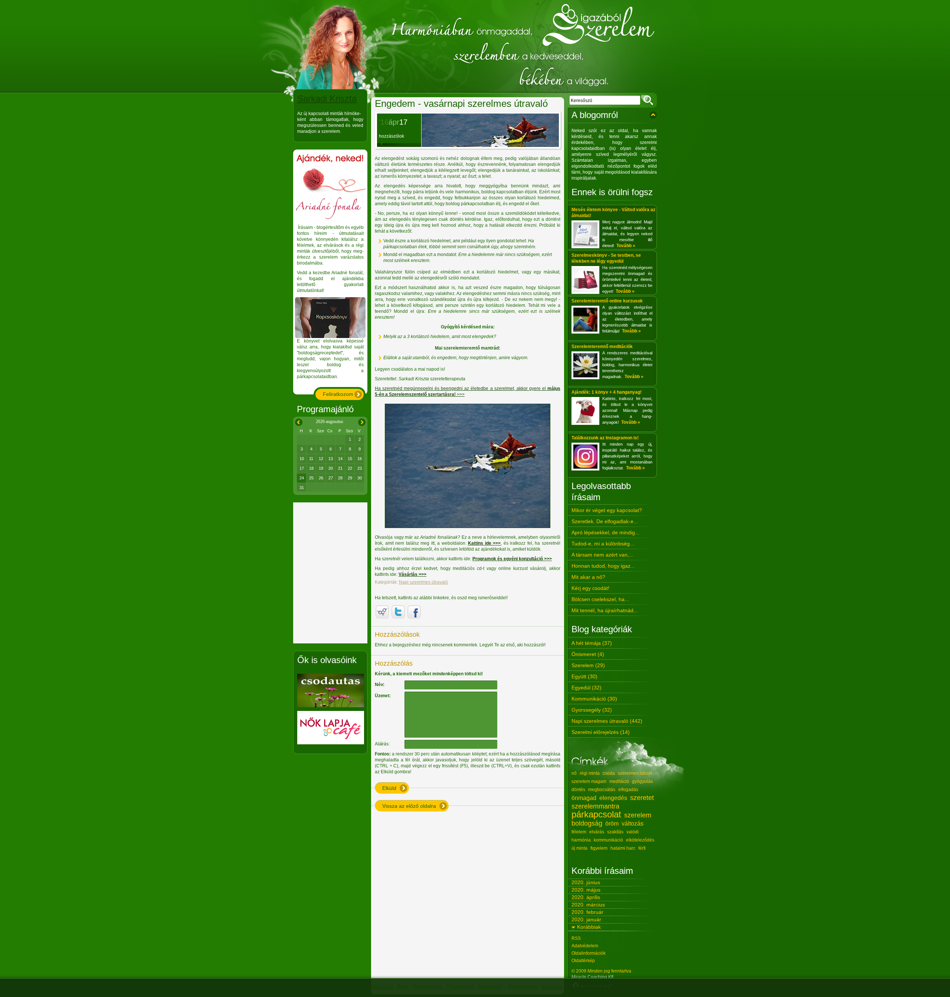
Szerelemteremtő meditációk (602, 346)
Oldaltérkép (583, 960)
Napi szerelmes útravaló (423, 582)
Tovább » (625, 245)
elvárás (596, 831)
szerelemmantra (595, 806)
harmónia (581, 840)
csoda (609, 773)
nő (574, 773)
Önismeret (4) (587, 654)
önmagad (583, 798)
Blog (402, 986)
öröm (612, 823)
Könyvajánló (522, 986)
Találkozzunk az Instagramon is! (605, 437)
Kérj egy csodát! (590, 588)
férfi (642, 848)
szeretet (642, 797)
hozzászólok (391, 136)
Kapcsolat (490, 986)
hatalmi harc (622, 848)
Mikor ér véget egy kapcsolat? (606, 510)
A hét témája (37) (591, 643)
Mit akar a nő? (588, 577)
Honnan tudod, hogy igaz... (603, 566)
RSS (576, 938)
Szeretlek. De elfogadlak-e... (604, 521)
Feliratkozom (338, 394)
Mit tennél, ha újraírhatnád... (604, 610)
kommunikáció (608, 840)
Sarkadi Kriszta (327, 99)
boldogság (586, 823)
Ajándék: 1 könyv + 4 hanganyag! (606, 392)
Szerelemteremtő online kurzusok (607, 301)
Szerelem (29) (588, 665)
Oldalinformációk (588, 953)
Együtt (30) (584, 676)
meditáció (619, 781)
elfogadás (628, 789)
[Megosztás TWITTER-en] (398, 612)
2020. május (585, 890)
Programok (460, 986)
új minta (579, 848)
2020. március (588, 905)
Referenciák (428, 986)
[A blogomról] (653, 115)
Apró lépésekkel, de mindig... (605, 532)
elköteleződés (640, 840)
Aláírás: (382, 744)
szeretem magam (588, 781)
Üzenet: (383, 695)
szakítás (615, 831)
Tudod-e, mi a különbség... (602, 544)
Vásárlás (552, 986)
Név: (379, 684)
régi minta (590, 773)
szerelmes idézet (635, 773)
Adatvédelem (584, 945)
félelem (578, 831)
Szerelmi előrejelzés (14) (600, 732)
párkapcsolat (596, 814)
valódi (632, 831)
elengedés (613, 798)
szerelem (637, 815)
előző (297, 421)
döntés (578, 789)
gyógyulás (642, 781)
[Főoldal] (475, 46)
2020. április (585, 897)
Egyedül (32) (586, 688)
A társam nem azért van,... (602, 555)
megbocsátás (601, 789)
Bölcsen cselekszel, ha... (600, 599)
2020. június (585, 882)
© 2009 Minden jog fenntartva (601, 971)
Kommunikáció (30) (594, 699)
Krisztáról (382, 986)
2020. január (586, 919)
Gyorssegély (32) (591, 710)
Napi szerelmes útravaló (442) (606, 721)
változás (632, 823)
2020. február (587, 912)
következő (361, 421)
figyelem (598, 848)
